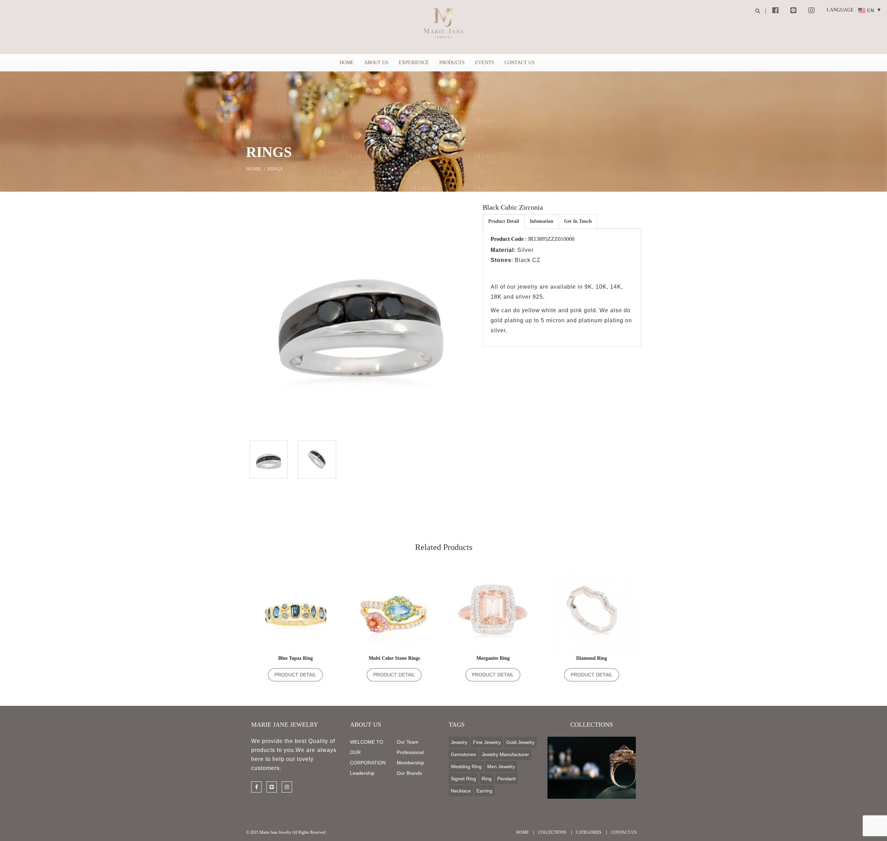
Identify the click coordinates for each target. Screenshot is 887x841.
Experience (414, 62)
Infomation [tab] (541, 221)
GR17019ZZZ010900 (295, 614)
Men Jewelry (501, 766)
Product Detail (295, 674)
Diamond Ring (591, 658)
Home (347, 62)
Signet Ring (463, 778)
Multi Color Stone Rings (394, 658)
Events (484, 62)
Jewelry (459, 742)
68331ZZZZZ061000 (493, 614)
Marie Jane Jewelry (275, 832)
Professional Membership (410, 757)
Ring (487, 778)
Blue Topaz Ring (295, 658)
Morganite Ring (493, 658)
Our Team (408, 742)
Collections (552, 832)
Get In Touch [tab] (578, 221)
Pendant (506, 778)
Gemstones (463, 754)
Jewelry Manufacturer (505, 754)
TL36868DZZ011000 (394, 614)
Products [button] (452, 62)
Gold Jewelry (520, 742)
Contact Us (519, 62)
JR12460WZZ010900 (591, 614)
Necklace (461, 791)
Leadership (362, 773)
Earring (484, 791)
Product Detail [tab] (503, 221)
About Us (376, 62)
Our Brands (409, 773)
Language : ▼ (854, 9)
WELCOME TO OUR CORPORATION (368, 752)
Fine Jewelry (487, 742)
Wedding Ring (466, 766)
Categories (588, 832)
